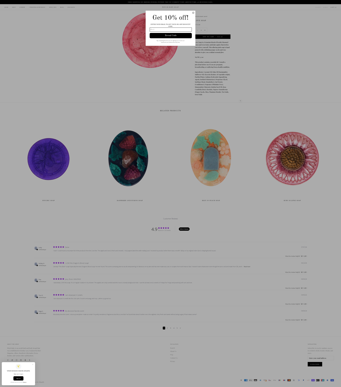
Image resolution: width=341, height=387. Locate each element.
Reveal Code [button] (171, 35)
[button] (193, 13)
